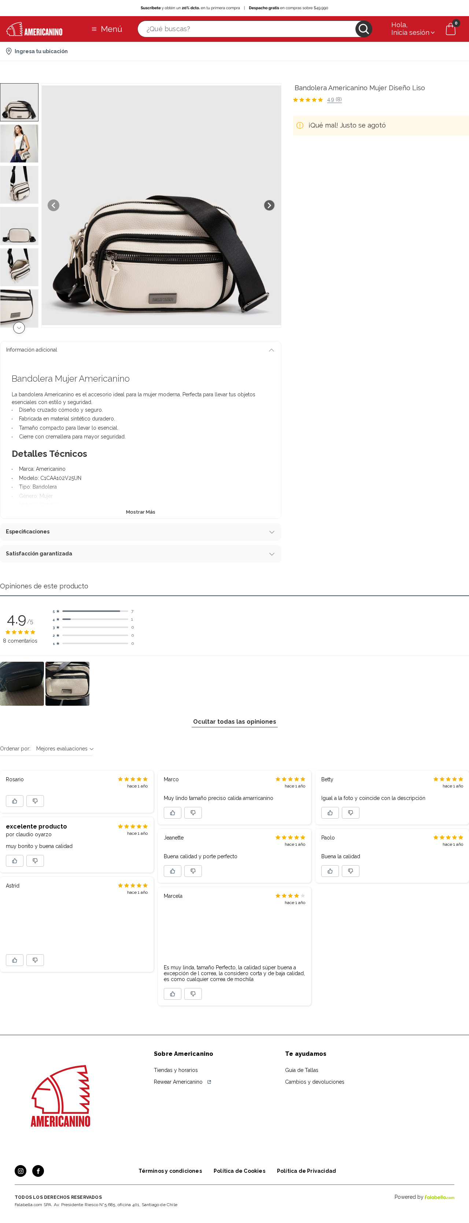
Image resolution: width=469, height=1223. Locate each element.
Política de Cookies (239, 1171)
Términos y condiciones (170, 1171)
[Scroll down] (19, 328)
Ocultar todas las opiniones (234, 721)
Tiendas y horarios (176, 1070)
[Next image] (269, 205)
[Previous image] (53, 205)
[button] (254, 29)
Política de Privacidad (306, 1171)
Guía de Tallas (301, 1070)
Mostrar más (140, 512)
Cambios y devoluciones (314, 1082)
